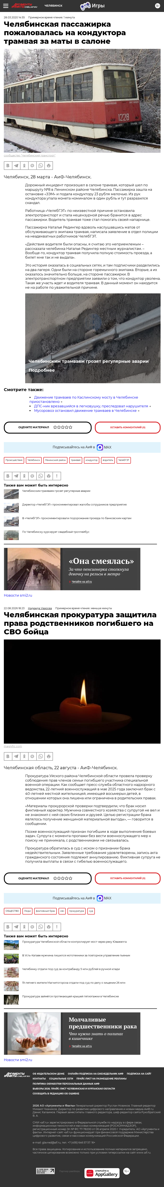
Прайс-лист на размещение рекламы (101, 1078)
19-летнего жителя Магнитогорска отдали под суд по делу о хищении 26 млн (73, 982)
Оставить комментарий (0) (127, 427)
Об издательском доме (48, 1073)
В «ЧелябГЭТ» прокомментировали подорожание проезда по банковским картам (76, 518)
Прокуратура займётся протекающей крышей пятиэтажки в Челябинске (70, 996)
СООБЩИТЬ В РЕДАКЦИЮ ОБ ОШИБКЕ (56, 1093)
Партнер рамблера (69, 1171)
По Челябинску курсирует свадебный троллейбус (55, 531)
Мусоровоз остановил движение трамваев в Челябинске (85, 411)
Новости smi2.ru (18, 595)
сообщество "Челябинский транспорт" (30, 155)
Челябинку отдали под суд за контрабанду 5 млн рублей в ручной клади (71, 969)
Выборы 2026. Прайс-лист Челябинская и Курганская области (74, 1088)
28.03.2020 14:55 (14, 17)
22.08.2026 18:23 (14, 608)
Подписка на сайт (139, 1073)
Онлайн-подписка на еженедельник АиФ (95, 1073)
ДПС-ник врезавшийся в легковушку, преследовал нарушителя (91, 406)
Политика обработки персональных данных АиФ (66, 1083)
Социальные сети (61, 1078)
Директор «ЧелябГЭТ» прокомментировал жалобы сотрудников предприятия (74, 504)
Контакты (39, 1078)
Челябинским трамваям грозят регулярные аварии (89, 361)
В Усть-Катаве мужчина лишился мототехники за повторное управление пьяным (76, 955)
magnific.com (13, 746)
